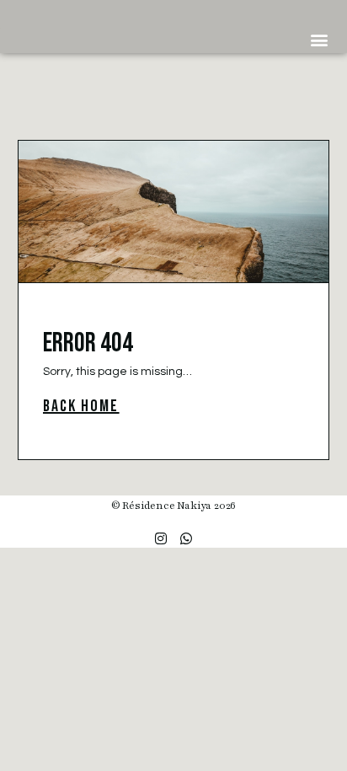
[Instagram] (161, 538)
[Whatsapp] (186, 538)
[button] (319, 39)
